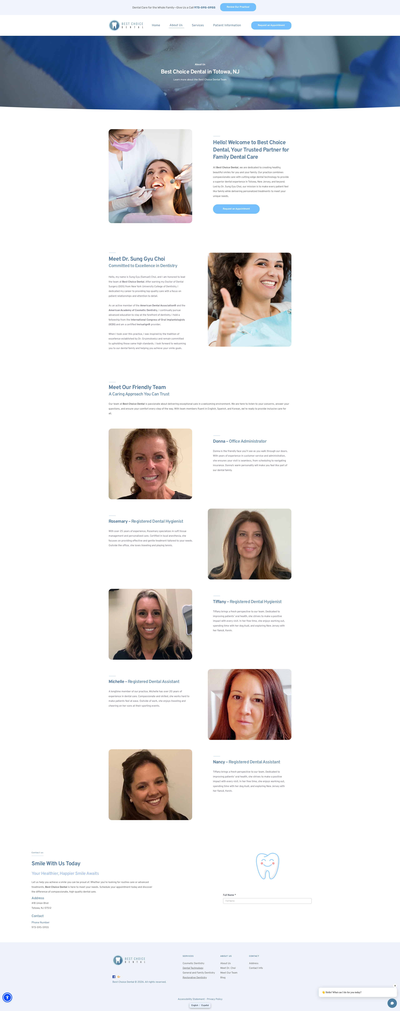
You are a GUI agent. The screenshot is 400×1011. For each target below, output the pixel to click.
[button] (7, 997)
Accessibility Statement (191, 999)
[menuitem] (156, 25)
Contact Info (256, 968)
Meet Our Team (229, 972)
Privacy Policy (214, 999)
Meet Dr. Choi (228, 968)
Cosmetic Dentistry (193, 963)
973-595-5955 (40, 927)
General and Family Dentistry (199, 972)
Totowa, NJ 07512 (41, 908)
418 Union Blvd (40, 903)
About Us (225, 963)
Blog (222, 977)
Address (253, 963)
